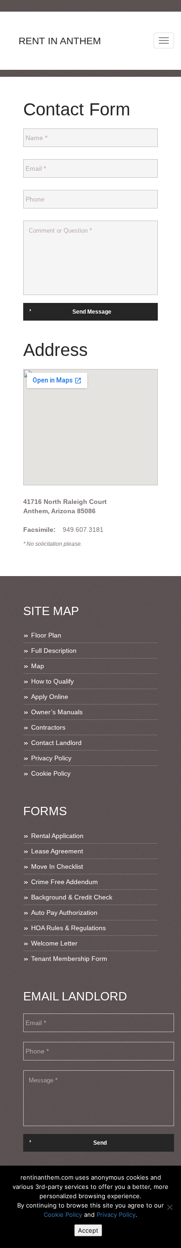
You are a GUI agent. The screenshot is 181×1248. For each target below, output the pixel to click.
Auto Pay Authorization (64, 912)
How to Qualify (52, 681)
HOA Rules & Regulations (68, 928)
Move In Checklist (57, 866)
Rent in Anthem (60, 40)
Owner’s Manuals (57, 712)
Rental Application (57, 835)
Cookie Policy (51, 773)
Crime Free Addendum (64, 882)
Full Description (54, 650)
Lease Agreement (57, 851)
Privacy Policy (51, 758)
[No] (169, 1207)
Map (37, 666)
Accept (88, 1230)
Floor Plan (46, 635)
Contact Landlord (56, 742)
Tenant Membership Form (69, 958)
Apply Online (49, 696)
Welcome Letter (54, 943)
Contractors (48, 727)
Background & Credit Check (71, 897)
